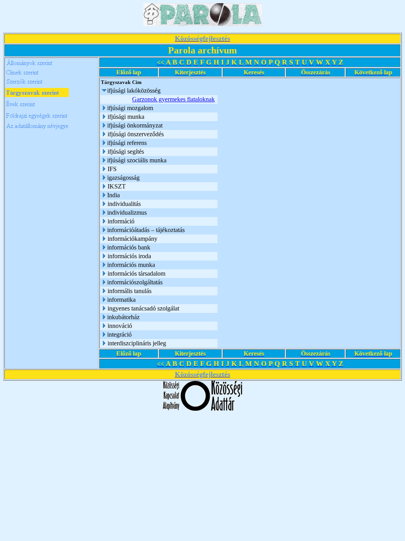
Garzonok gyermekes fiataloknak (173, 99)
